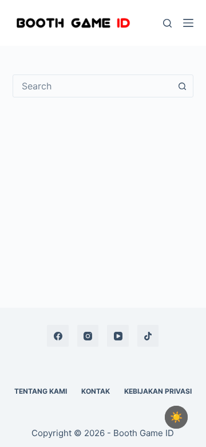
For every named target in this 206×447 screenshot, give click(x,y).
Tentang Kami (40, 391)
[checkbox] (176, 417)
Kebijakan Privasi (158, 391)
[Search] (167, 23)
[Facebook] (58, 336)
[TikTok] (148, 336)
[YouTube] (118, 336)
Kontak (95, 391)
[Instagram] (88, 336)
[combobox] (92, 85)
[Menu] (188, 23)
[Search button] (182, 86)
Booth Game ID (143, 433)
